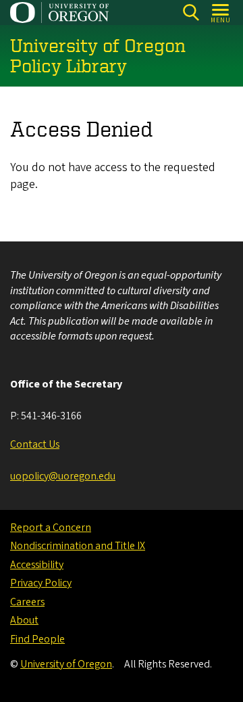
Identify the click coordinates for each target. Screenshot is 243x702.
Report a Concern (50, 527)
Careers (27, 601)
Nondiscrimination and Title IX (77, 545)
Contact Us (34, 444)
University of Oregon (66, 664)
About (24, 620)
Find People (37, 639)
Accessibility (36, 564)
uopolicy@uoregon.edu (62, 476)
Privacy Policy (41, 583)
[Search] (190, 12)
